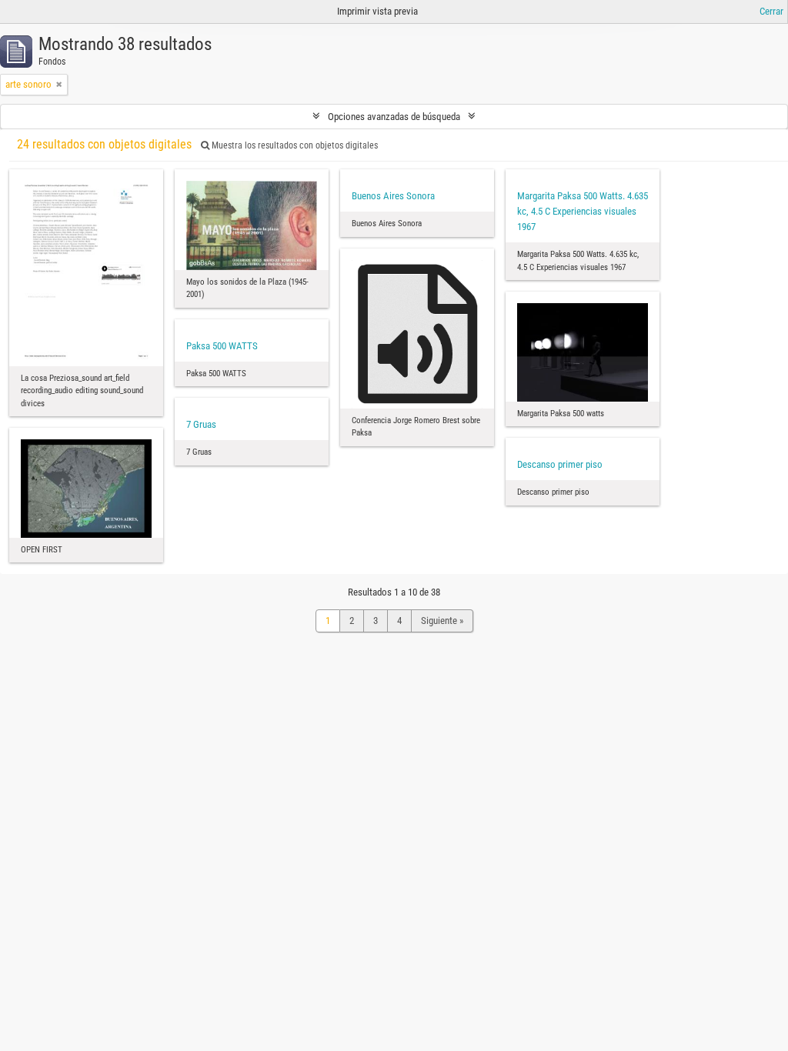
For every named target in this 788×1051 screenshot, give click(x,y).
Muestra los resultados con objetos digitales (293, 145)
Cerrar (771, 11)
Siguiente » (442, 620)
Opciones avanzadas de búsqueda (394, 116)
